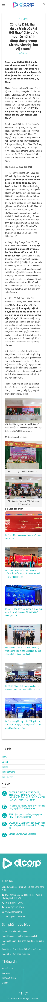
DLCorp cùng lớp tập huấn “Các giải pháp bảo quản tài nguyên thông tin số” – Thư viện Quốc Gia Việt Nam (23, 724)
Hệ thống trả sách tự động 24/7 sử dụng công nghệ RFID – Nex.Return (27, 807)
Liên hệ (5, 982)
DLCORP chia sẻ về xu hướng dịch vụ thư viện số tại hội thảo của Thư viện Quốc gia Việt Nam (23, 612)
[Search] (44, 4)
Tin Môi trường (8, 772)
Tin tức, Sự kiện (9, 978)
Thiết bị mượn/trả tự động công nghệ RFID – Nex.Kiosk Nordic (25, 815)
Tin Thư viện (7, 777)
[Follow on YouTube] (26, 993)
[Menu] (3, 4)
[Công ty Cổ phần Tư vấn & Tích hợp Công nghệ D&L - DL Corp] (23, 4)
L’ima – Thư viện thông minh (14, 931)
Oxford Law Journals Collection (22, 834)
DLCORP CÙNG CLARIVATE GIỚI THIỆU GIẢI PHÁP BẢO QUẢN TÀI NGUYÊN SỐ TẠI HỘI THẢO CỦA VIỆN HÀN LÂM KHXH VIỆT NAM (27, 796)
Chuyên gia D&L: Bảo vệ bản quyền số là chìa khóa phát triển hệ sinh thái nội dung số (27, 825)
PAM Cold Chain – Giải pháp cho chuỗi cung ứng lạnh (23, 943)
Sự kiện (23, 19)
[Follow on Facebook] (21, 993)
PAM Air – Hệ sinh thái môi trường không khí (21, 949)
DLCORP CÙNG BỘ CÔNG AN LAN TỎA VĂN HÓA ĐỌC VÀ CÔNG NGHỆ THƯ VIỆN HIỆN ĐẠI (22, 573)
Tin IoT (5, 767)
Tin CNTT (6, 756)
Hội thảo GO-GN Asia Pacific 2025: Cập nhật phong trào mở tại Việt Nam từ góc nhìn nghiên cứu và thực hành (23, 650)
